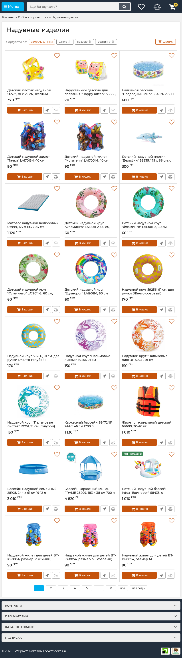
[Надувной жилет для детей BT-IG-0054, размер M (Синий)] (33, 534)
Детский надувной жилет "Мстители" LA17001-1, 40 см (87, 160)
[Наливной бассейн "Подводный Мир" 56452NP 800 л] (148, 69)
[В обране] (57, 56)
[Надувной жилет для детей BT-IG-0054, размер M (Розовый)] (91, 534)
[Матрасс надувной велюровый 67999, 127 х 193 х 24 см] (33, 202)
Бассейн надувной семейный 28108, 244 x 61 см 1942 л (32, 493)
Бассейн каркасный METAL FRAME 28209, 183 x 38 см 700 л (90, 493)
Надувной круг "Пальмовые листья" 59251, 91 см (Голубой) (31, 426)
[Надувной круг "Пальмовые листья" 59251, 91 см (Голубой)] (33, 401)
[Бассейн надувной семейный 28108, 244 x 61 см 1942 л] (33, 468)
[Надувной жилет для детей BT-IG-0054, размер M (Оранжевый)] (148, 534)
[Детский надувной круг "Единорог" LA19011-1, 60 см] (91, 269)
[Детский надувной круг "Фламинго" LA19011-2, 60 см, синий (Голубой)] (148, 202)
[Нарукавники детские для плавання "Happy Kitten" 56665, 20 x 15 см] (91, 69)
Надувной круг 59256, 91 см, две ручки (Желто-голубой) (33, 360)
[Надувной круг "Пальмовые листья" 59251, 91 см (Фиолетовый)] (91, 335)
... (99, 588)
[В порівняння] (56, 110)
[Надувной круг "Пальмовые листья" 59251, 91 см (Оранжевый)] (148, 335)
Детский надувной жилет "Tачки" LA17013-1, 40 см (28, 160)
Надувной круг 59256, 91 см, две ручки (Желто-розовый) (148, 293)
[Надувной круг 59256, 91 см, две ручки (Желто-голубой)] (33, 335)
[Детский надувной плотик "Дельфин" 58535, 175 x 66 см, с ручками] (148, 136)
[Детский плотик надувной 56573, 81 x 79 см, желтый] (33, 69)
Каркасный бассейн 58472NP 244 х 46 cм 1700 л (88, 426)
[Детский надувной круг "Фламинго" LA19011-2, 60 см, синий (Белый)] (33, 269)
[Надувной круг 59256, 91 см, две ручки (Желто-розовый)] (148, 269)
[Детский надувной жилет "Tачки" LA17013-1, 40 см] (33, 136)
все (122, 588)
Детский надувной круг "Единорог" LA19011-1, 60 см (86, 293)
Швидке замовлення (47, 110)
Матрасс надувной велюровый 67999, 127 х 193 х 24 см (33, 227)
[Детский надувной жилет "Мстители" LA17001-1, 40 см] (91, 136)
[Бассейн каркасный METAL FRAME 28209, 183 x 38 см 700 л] (91, 468)
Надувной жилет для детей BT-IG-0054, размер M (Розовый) (90, 559)
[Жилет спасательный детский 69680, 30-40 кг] (148, 401)
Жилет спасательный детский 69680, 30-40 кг (146, 426)
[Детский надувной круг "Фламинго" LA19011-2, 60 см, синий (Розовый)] (91, 202)
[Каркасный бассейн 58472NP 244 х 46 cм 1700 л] (91, 401)
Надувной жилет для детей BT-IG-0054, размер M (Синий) (33, 559)
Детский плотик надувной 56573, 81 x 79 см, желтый (29, 94)
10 (110, 588)
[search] (124, 6)
